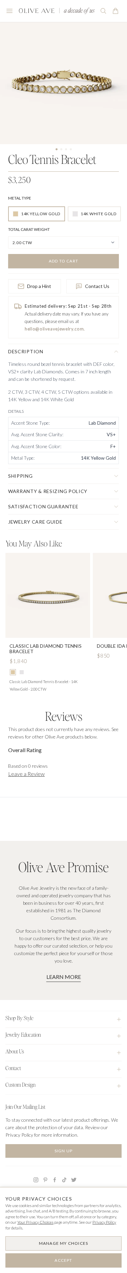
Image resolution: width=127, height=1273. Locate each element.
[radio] (36, 213)
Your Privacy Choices (35, 1222)
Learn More (63, 976)
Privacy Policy (104, 1222)
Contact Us (97, 286)
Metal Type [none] (19, 198)
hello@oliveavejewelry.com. (55, 329)
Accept (63, 1260)
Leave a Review (26, 773)
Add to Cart (63, 261)
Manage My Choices (63, 1243)
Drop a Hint (39, 286)
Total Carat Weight (29, 229)
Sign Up (63, 1150)
